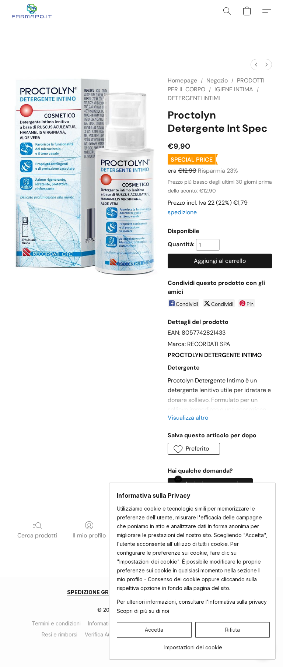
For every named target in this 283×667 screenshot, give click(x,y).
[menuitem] (256, 64)
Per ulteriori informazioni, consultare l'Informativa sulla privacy (192, 602)
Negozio (217, 80)
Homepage (182, 80)
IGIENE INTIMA (233, 89)
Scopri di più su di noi (143, 611)
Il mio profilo (89, 535)
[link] (193, 645)
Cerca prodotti (37, 535)
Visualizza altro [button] (188, 417)
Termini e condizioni (56, 623)
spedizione (182, 212)
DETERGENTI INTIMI (194, 98)
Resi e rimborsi (59, 634)
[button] (32, 11)
